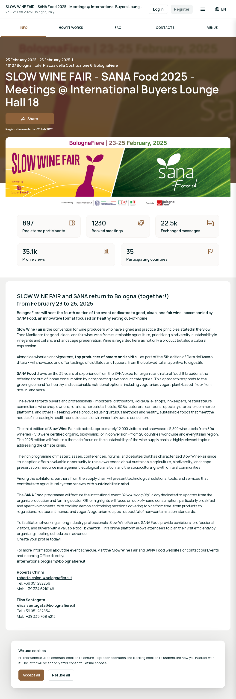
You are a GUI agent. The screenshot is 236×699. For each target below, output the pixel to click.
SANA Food (155, 550)
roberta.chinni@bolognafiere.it (44, 577)
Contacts (165, 27)
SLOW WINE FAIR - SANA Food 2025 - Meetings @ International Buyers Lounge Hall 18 (75, 6)
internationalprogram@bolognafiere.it (51, 561)
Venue (212, 27)
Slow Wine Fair (125, 550)
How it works (71, 27)
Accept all (31, 675)
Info (23, 27)
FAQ (118, 27)
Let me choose (95, 663)
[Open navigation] (202, 9)
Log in (158, 9)
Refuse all (61, 675)
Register (181, 9)
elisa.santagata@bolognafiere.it (46, 605)
